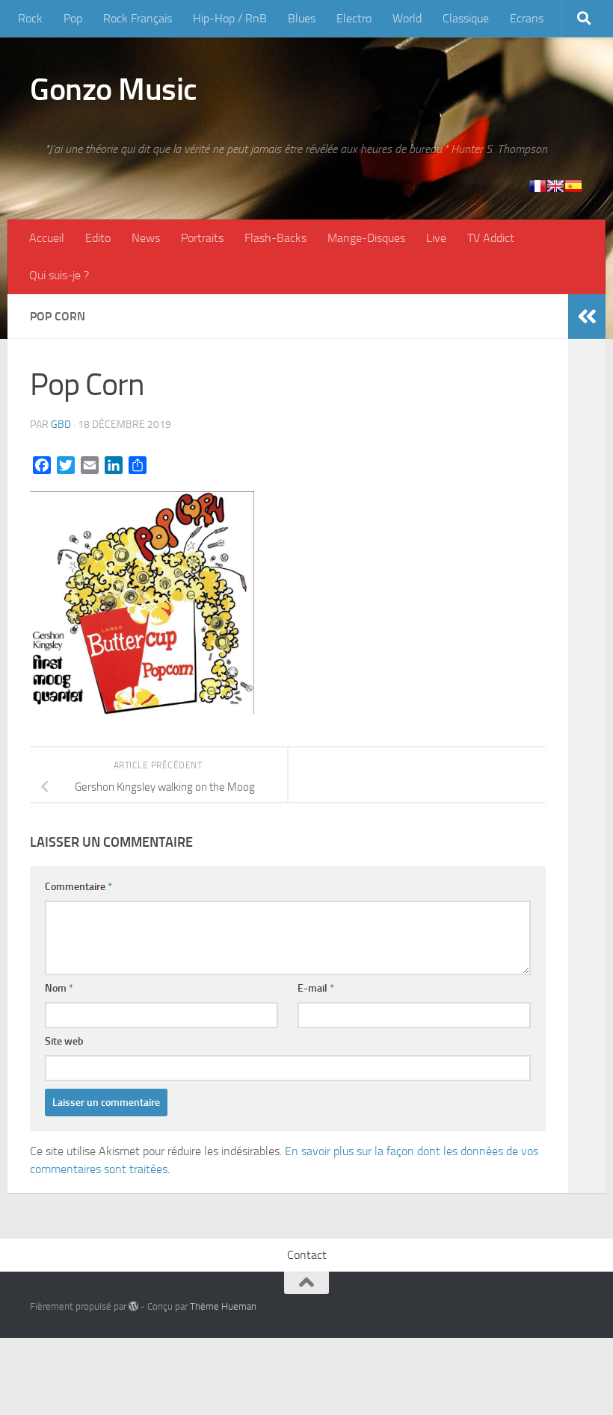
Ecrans (526, 18)
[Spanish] (573, 186)
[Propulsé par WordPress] (133, 1306)
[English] (555, 186)
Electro (354, 18)
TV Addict (490, 238)
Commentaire (78, 886)
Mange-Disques (366, 238)
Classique (466, 18)
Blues (301, 18)
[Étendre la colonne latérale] (587, 316)
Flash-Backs (275, 238)
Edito (98, 238)
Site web (64, 1041)
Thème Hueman (223, 1306)
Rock (30, 18)
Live (436, 238)
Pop (73, 18)
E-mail (316, 988)
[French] (537, 186)
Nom (59, 988)
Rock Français (137, 18)
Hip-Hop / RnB (230, 18)
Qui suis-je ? (59, 275)
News (146, 238)
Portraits (202, 238)
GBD (61, 424)
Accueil (46, 238)
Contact (307, 1255)
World (407, 18)
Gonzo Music (113, 89)
